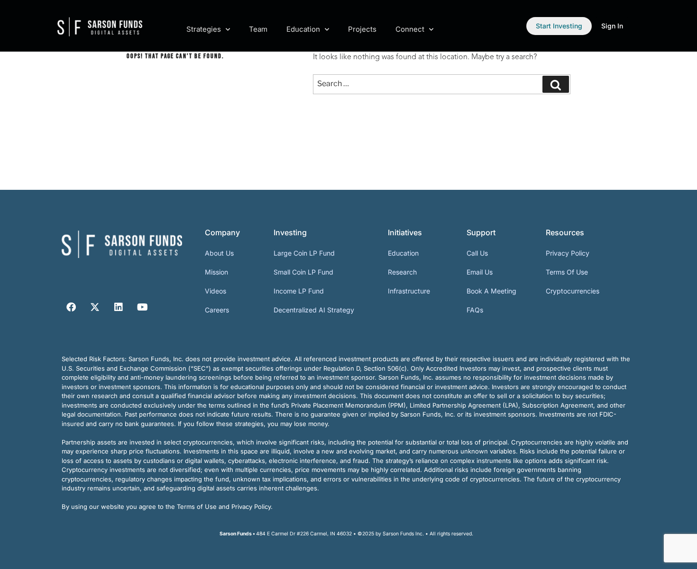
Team (258, 29)
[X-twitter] (94, 307)
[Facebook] (71, 307)
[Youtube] (142, 307)
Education (303, 29)
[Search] (555, 84)
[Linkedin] (118, 307)
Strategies (203, 29)
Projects (362, 29)
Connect (409, 29)
